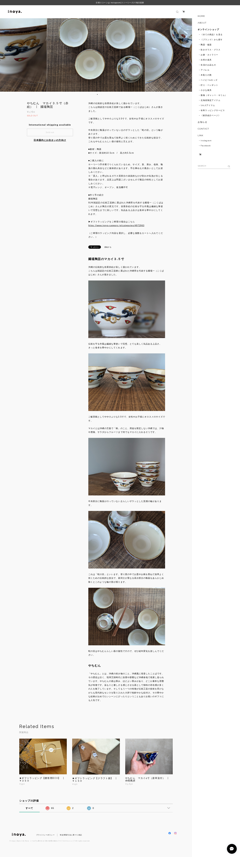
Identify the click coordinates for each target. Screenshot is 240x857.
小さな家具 (206, 90)
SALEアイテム (208, 105)
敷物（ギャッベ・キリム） (214, 95)
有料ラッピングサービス (213, 110)
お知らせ (202, 122)
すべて (29, 808)
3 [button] (95, 94)
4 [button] (97, 94)
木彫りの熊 (206, 75)
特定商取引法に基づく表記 (71, 835)
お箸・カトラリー (209, 55)
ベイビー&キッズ (209, 80)
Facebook (206, 145)
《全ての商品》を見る (212, 34)
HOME (201, 16)
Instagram (206, 140)
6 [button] (101, 94)
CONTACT (203, 129)
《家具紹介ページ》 (210, 115)
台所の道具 (206, 60)
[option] (96, 55)
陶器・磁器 (206, 45)
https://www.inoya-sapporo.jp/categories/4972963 (116, 225)
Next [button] (187, 55)
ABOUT (202, 23)
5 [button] (99, 94)
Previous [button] (5, 55)
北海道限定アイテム (210, 100)
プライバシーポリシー (45, 835)
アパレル (205, 70)
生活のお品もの (208, 65)
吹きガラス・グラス (210, 50)
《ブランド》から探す (212, 39)
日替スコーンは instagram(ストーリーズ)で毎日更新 (120, 3)
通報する (108, 247)
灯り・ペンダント (209, 85)
